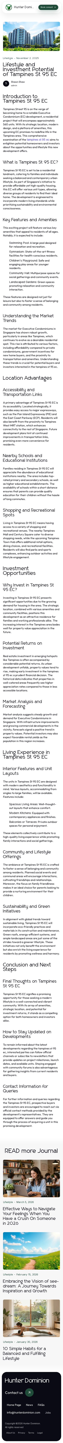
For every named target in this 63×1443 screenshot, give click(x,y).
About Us (10, 1432)
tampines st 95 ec (38, 139)
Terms (31, 1432)
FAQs (41, 1405)
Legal (40, 1432)
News (29, 1405)
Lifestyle (8, 58)
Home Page (14, 1405)
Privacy (21, 1432)
